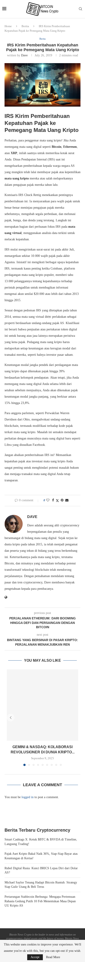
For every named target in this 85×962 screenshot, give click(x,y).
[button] (11, 717)
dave (24, 55)
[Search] (80, 9)
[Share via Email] (66, 500)
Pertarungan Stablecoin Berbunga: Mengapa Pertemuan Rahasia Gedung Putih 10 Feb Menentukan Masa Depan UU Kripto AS (40, 901)
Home (8, 26)
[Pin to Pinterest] (62, 500)
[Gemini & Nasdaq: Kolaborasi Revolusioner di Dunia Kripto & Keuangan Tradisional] (42, 705)
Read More (53, 957)
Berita (25, 26)
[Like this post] (47, 500)
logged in (28, 797)
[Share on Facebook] (53, 500)
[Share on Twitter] (57, 501)
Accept (35, 957)
